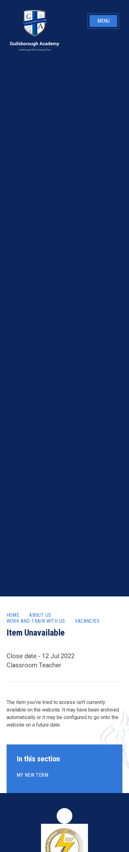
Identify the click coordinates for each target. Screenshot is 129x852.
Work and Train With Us (36, 621)
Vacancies (87, 621)
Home (13, 615)
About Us (40, 615)
